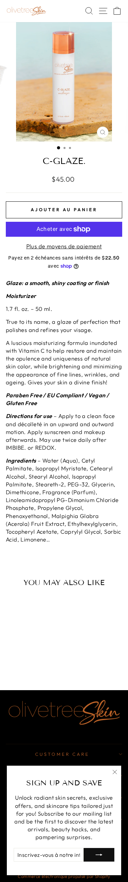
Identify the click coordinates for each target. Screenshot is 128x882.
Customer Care (62, 754)
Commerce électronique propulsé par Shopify (64, 876)
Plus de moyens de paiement (64, 246)
